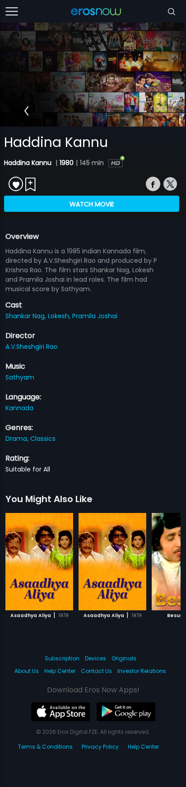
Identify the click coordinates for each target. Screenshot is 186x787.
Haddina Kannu (28, 162)
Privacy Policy (100, 746)
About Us (26, 671)
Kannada (19, 407)
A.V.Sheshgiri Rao (31, 346)
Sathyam (19, 377)
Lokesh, (60, 315)
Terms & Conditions (45, 746)
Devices (95, 658)
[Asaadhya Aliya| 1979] (39, 561)
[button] (26, 111)
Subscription (62, 658)
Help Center (59, 671)
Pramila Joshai (94, 315)
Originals (124, 658)
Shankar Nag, (26, 315)
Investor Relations (141, 671)
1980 (67, 162)
